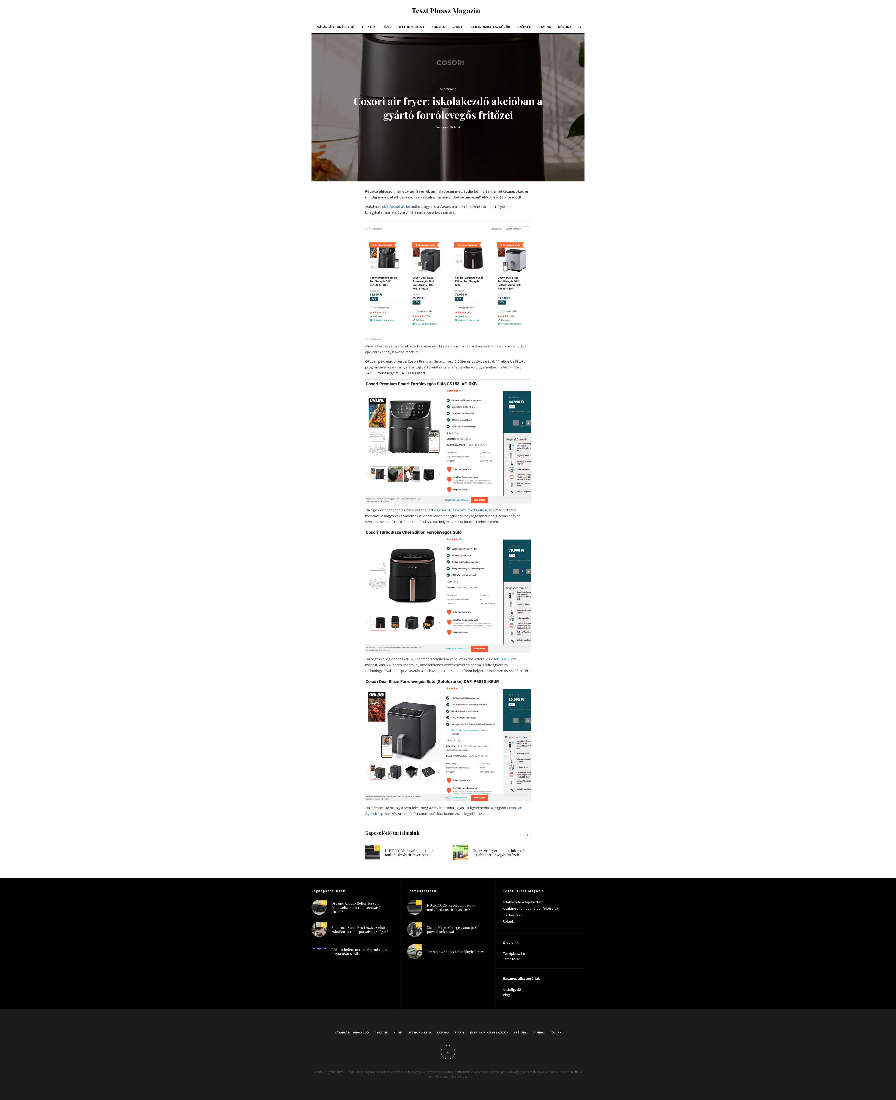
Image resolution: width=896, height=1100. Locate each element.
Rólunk (564, 27)
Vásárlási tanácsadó (335, 27)
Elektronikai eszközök (489, 27)
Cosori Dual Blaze (503, 659)
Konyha (438, 27)
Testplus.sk (511, 959)
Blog (506, 995)
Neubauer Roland (448, 127)
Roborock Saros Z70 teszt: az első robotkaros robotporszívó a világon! (359, 929)
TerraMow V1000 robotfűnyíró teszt (456, 952)
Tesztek (368, 27)
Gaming (544, 27)
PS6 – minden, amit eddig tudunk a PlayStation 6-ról (359, 952)
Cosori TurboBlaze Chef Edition (462, 510)
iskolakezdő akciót (396, 206)
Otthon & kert (411, 27)
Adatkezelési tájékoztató (523, 902)
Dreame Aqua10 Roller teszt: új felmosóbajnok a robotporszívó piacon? (356, 907)
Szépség (524, 27)
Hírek (387, 27)
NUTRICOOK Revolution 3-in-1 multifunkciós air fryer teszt (409, 853)
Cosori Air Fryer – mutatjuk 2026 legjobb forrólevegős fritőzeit (498, 853)
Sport (457, 27)
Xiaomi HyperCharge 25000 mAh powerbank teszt (452, 929)
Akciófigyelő (448, 89)
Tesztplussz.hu (514, 953)
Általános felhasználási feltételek (530, 908)
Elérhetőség (512, 915)
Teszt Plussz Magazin (446, 10)
